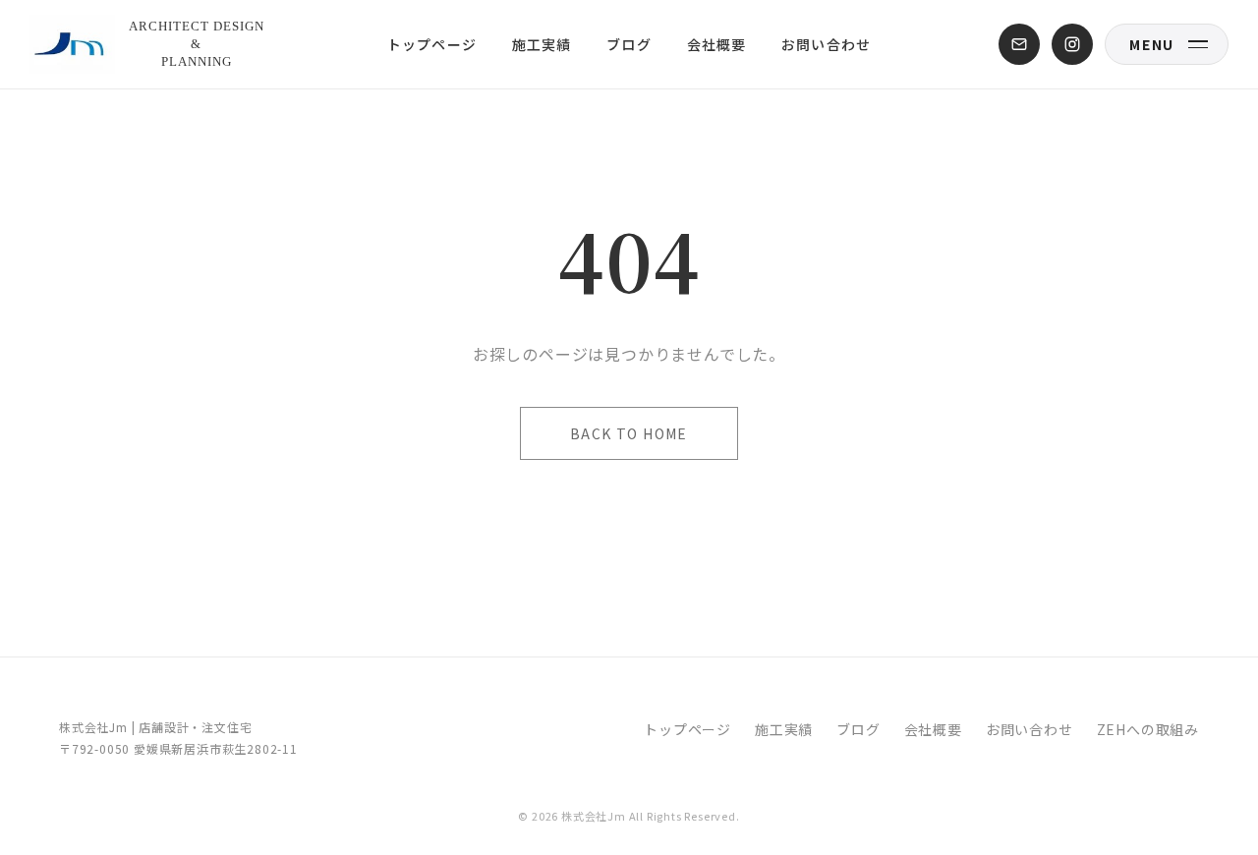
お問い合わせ (826, 44)
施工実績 (541, 44)
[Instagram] (1072, 44)
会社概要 (716, 44)
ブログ (628, 44)
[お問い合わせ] (1019, 44)
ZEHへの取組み (1148, 729)
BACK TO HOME (629, 433)
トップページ (432, 44)
